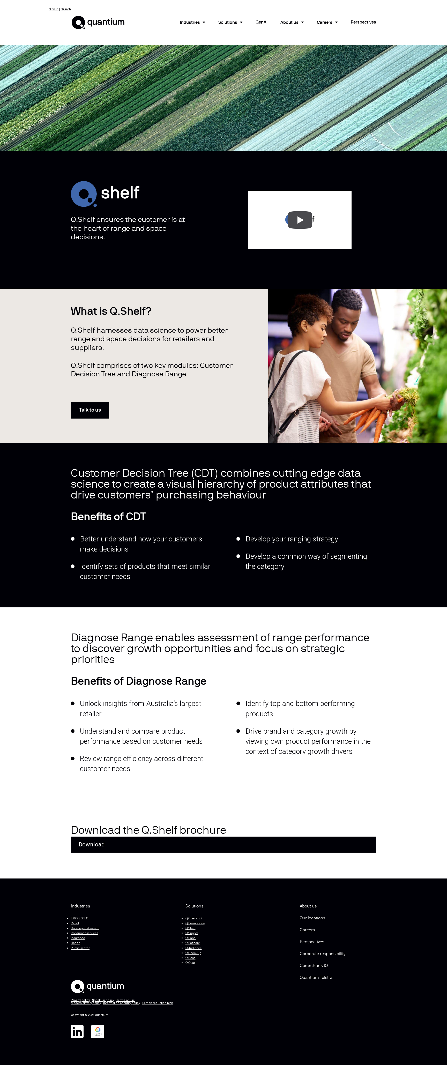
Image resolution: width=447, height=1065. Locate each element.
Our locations (312, 918)
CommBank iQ (314, 966)
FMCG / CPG (79, 918)
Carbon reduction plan (157, 1003)
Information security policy (121, 1003)
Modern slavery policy (86, 1003)
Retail (75, 923)
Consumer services (84, 933)
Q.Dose (190, 958)
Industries (190, 22)
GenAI (261, 22)
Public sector (80, 948)
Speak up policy (103, 1000)
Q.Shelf (190, 928)
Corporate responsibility (322, 954)
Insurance (78, 938)
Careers (324, 22)
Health (75, 943)
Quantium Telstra (316, 978)
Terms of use (125, 1000)
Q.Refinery (192, 943)
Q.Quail (190, 963)
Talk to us (90, 410)
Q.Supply (191, 933)
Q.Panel (190, 938)
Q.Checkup (193, 953)
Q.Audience (193, 948)
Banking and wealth (85, 928)
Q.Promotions (195, 923)
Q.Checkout (193, 918)
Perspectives (363, 22)
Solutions (227, 22)
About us (308, 906)
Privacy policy (80, 1000)
